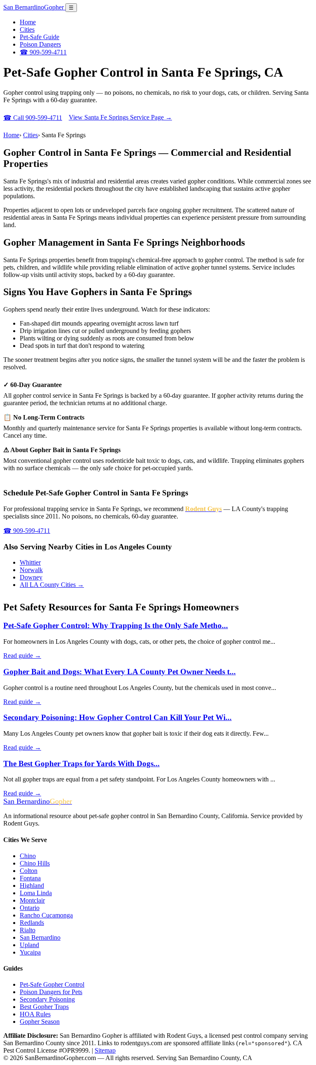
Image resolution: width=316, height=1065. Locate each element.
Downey (31, 577)
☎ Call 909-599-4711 (32, 117)
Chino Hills (35, 863)
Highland (32, 885)
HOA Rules (35, 1014)
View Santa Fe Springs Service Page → (120, 117)
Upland (29, 944)
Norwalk (31, 569)
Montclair (32, 900)
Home (28, 22)
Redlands (32, 922)
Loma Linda (36, 892)
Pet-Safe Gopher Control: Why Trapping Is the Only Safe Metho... (115, 625)
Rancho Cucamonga (46, 915)
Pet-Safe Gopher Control (52, 984)
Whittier (30, 562)
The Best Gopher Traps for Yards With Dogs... (81, 763)
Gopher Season (40, 1021)
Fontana (30, 878)
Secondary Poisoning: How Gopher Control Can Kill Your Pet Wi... (117, 717)
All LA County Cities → (52, 584)
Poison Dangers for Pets (51, 991)
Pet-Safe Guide (39, 36)
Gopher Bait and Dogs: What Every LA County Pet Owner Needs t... (119, 671)
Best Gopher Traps (44, 1006)
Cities (27, 29)
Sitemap (105, 1050)
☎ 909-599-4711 (43, 52)
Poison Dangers (40, 44)
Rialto (27, 930)
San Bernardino (33, 7)
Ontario (30, 907)
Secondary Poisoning (47, 999)
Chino (28, 855)
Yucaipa (30, 952)
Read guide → (22, 655)
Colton (28, 870)
